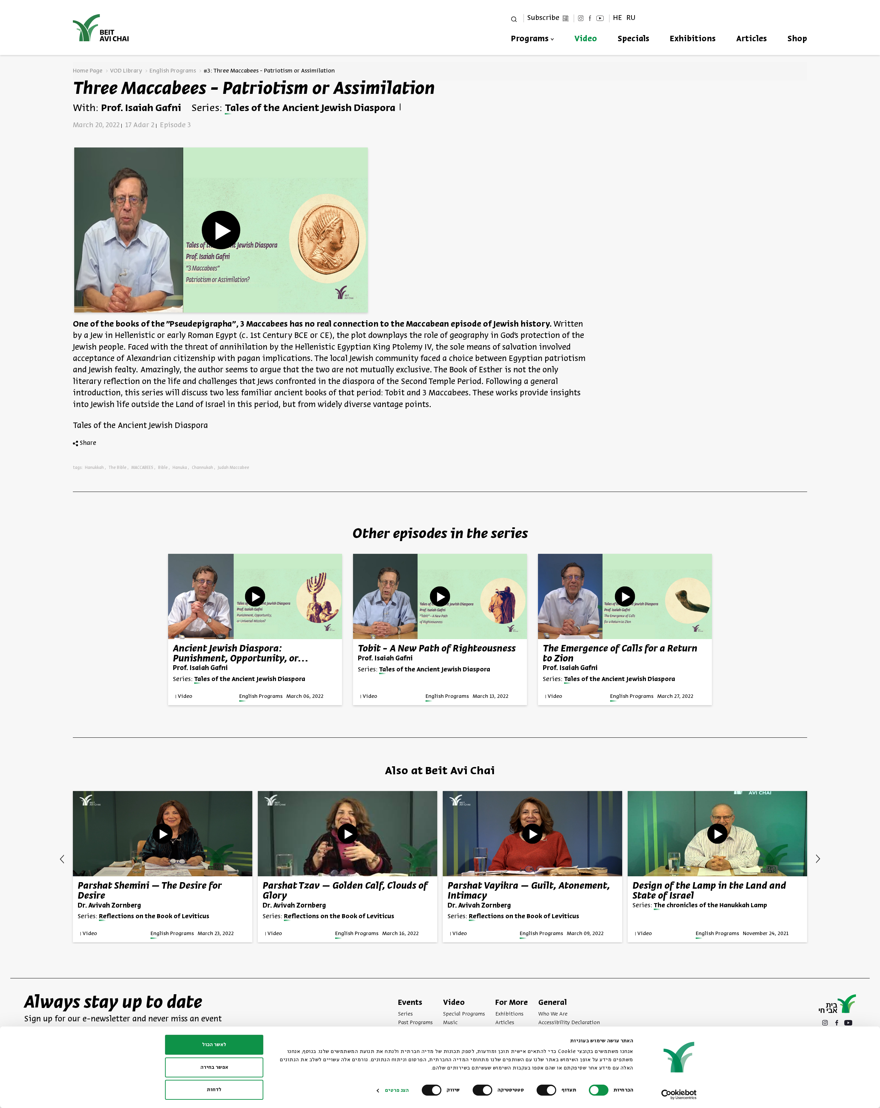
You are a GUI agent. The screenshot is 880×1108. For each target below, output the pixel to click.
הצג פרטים (397, 1090)
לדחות (214, 1089)
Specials (633, 39)
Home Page (87, 71)
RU (631, 18)
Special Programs (464, 1014)
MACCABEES (142, 468)
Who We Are (553, 1014)
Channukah (202, 468)
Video (585, 39)
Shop (797, 39)
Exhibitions (693, 39)
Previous (818, 858)
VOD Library (126, 71)
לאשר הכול (214, 1044)
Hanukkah (94, 468)
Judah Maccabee (233, 468)
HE (617, 18)
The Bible (117, 468)
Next (62, 859)
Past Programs (415, 1022)
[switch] (548, 1090)
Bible (163, 468)
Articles (751, 39)
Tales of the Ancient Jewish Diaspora (310, 108)
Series (405, 1014)
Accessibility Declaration (569, 1022)
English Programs (173, 71)
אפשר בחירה (214, 1067)
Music (450, 1022)
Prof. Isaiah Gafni (141, 108)
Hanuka (180, 468)
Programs (530, 39)
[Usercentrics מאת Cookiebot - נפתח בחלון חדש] (679, 1094)
